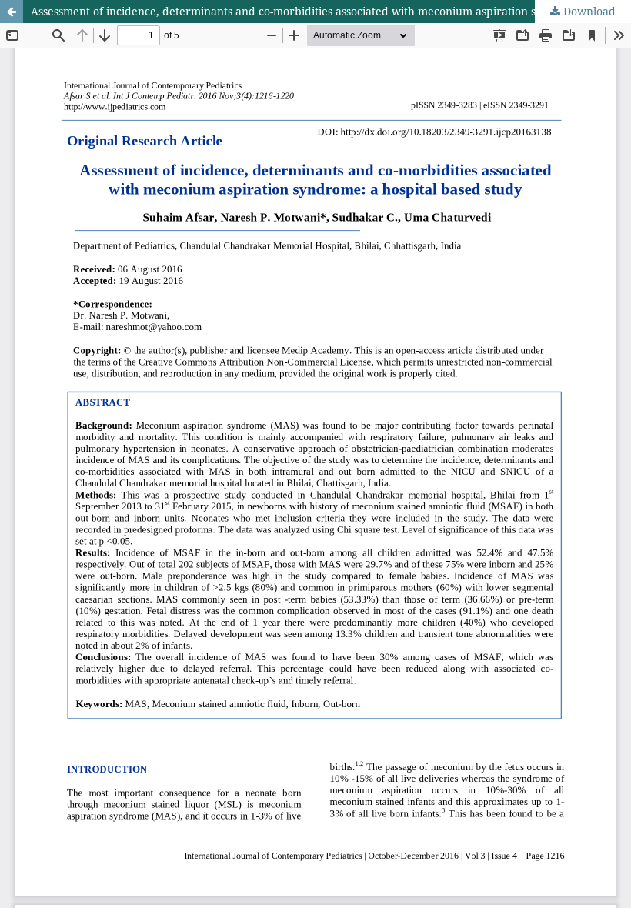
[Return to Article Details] (11, 11)
